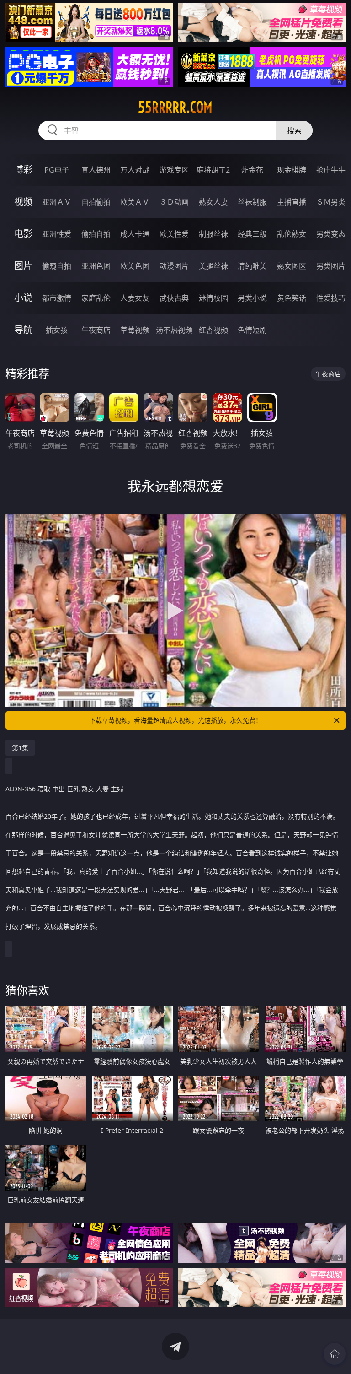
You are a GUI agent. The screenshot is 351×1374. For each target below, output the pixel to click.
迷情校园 (213, 298)
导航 (23, 330)
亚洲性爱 (56, 234)
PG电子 (56, 170)
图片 (23, 266)
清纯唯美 (252, 266)
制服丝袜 (213, 234)
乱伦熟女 (291, 234)
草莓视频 (134, 330)
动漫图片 (174, 266)
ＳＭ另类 (331, 202)
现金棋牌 (291, 170)
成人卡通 (134, 234)
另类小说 (252, 298)
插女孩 (57, 330)
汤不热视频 (174, 330)
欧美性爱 (174, 234)
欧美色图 (134, 266)
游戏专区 (174, 170)
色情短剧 (252, 330)
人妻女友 (134, 298)
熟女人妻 (213, 202)
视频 (23, 201)
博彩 (23, 169)
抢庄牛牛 (331, 170)
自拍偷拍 (96, 202)
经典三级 (252, 234)
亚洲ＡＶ (56, 202)
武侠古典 (174, 298)
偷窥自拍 (56, 266)
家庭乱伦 (96, 298)
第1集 (20, 747)
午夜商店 (96, 330)
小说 (23, 298)
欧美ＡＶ (134, 202)
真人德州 (96, 170)
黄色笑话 (291, 298)
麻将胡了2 (213, 170)
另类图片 (331, 266)
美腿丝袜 (213, 266)
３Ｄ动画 (174, 202)
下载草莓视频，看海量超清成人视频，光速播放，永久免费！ (175, 720)
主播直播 (291, 202)
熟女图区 (291, 266)
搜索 (294, 130)
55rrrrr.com (175, 107)
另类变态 (331, 234)
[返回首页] (335, 1354)
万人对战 (134, 170)
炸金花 (252, 170)
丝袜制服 (252, 202)
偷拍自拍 (96, 234)
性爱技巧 (331, 298)
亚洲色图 (96, 266)
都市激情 (56, 298)
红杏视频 (213, 330)
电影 (23, 233)
